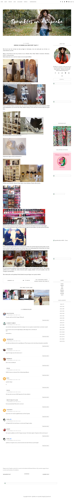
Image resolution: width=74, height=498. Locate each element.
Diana (8, 390)
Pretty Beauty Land (12, 400)
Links (14, 1)
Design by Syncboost (46, 496)
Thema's (25, 1)
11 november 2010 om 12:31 (13, 324)
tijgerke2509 (10, 339)
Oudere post (46, 474)
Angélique (10, 349)
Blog (8, 378)
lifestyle (62, 291)
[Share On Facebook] (25, 280)
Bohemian (9, 358)
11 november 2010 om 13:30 (13, 340)
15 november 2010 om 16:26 (14, 440)
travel (62, 295)
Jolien (8, 429)
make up (47, 281)
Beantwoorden (46, 320)
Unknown (9, 409)
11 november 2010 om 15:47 (13, 350)
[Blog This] (29, 280)
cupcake (36, 281)
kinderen (62, 290)
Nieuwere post (7, 474)
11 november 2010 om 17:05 (13, 370)
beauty (45, 279)
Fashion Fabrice (11, 323)
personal (62, 293)
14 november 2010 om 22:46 (14, 430)
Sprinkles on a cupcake (36, 496)
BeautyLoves (10, 313)
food (43, 281)
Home (2, 1)
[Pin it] (27, 280)
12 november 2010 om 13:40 (14, 421)
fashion (40, 281)
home (62, 288)
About (5, 1)
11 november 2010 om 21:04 (13, 411)
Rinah (8, 368)
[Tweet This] (23, 280)
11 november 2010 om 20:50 (14, 401)
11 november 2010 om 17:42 (13, 379)
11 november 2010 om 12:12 (13, 315)
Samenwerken (33, 1)
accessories (41, 279)
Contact (10, 1)
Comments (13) (11, 280)
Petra (8, 419)
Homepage (26, 473)
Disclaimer (19, 1)
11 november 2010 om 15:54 (13, 360)
